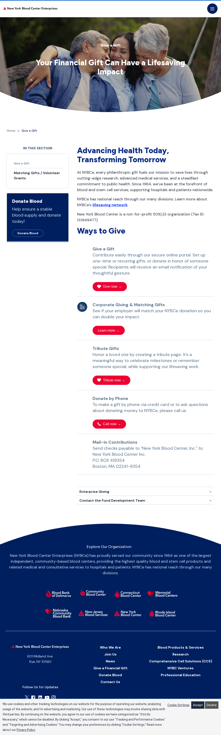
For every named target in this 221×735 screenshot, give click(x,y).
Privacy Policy (26, 730)
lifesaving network (110, 205)
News (110, 661)
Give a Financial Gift (110, 668)
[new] (93, 613)
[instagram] (53, 697)
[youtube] (47, 697)
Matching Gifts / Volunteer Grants (37, 175)
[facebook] (33, 697)
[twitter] (27, 697)
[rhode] (162, 613)
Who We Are (110, 647)
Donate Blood (27, 233)
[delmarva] (58, 593)
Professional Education (180, 675)
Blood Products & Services (181, 647)
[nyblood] (128, 613)
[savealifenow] (93, 592)
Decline (212, 705)
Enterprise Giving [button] (94, 491)
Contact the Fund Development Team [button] (112, 500)
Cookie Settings (178, 705)
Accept (198, 705)
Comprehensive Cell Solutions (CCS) (180, 661)
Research (180, 654)
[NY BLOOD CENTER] (30, 8)
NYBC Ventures (180, 668)
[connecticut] (128, 593)
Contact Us (110, 682)
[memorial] (162, 593)
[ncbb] (58, 613)
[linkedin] (40, 697)
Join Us (110, 654)
